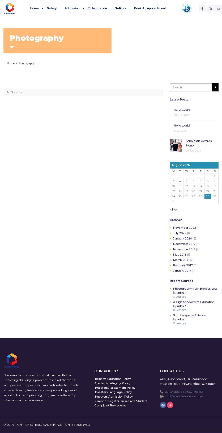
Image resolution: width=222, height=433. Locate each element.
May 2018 (179, 254)
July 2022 (179, 233)
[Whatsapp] (218, 8)
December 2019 (184, 244)
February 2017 (183, 265)
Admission (72, 8)
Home (34, 8)
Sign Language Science (189, 315)
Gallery (52, 8)
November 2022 (184, 227)
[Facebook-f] (202, 8)
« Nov (174, 209)
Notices (120, 8)
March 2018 (181, 260)
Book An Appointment (150, 8)
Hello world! (182, 110)
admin (181, 292)
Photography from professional (195, 288)
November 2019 (184, 249)
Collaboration (97, 8)
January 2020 (182, 238)
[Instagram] (210, 8)
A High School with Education (194, 302)
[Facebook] (163, 405)
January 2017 (182, 270)
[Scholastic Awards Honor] (176, 145)
